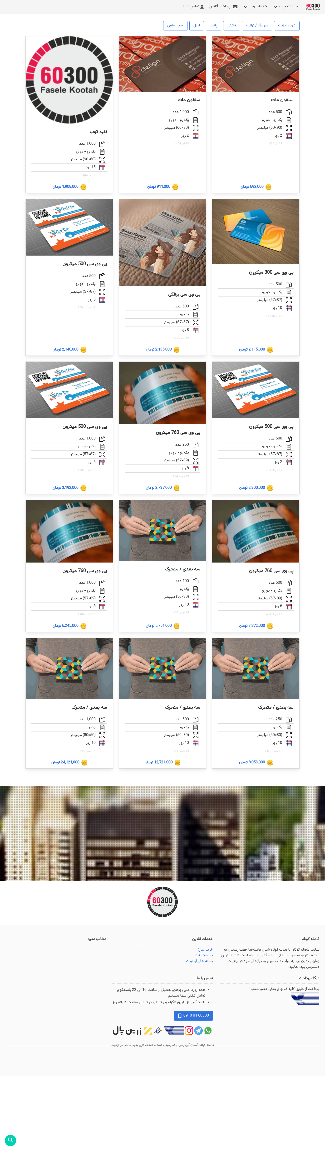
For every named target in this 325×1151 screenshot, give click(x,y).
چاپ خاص (175, 26)
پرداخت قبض (203, 955)
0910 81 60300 (196, 1016)
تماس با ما (191, 7)
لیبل (196, 26)
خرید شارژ (205, 950)
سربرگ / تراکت (257, 26)
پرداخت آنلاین (219, 7)
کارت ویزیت (286, 26)
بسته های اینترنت (199, 961)
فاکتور (231, 26)
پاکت (213, 26)
